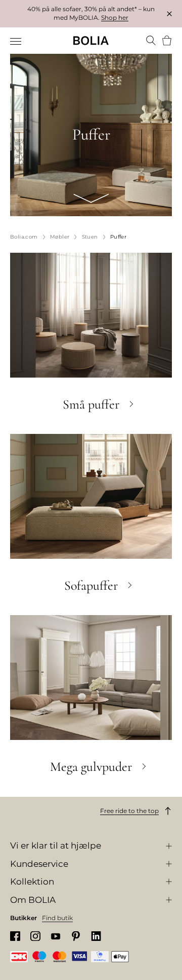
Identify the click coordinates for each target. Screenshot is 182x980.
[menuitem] (16, 41)
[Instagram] (35, 936)
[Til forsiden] (91, 40)
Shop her (114, 17)
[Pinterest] (76, 936)
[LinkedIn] (96, 936)
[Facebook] (15, 936)
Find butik (57, 918)
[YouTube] (56, 936)
